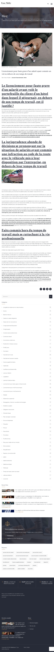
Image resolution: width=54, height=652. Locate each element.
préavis (34, 565)
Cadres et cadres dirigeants (10, 318)
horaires (29, 562)
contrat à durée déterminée (9, 558)
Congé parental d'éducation (10, 325)
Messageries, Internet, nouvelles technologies (14, 402)
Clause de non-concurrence (10, 322)
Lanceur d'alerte (7, 373)
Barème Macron (7, 314)
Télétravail (5, 468)
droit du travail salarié (45, 558)
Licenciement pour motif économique (12, 387)
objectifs (46, 562)
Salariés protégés (7, 464)
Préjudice (5, 424)
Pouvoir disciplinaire (8, 420)
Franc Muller (13, 66)
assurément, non (38, 191)
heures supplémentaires (18, 562)
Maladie (5, 395)
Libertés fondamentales (9, 380)
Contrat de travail (7, 336)
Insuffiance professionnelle (9, 369)
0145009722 (10, 535)
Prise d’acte (6, 431)
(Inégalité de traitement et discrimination (13, 307)
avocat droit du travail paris (23, 552)
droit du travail (33, 558)
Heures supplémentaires (9, 362)
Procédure (5, 435)
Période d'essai (7, 413)
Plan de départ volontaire (9, 417)
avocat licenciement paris (22, 555)
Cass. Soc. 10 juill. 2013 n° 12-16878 (23, 225)
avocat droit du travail (8, 552)
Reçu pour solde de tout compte (11, 442)
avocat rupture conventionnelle (39, 555)
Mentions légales (34, 623)
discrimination (23, 558)
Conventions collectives (9, 340)
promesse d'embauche (24, 565)
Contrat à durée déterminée (10, 333)
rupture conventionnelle (8, 568)
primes (4, 565)
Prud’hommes (6, 438)
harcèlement (6, 562)
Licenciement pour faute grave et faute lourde (14, 384)
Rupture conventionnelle (9, 453)
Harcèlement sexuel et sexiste (10, 358)
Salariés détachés (7, 460)
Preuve (5, 427)
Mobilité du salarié (7, 406)
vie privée (5, 478)
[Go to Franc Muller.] (2, 19)
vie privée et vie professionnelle (42, 109)
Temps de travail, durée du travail (11, 471)
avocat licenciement (8, 555)
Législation (6, 376)
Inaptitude (5, 365)
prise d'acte (12, 565)
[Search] (48, 3)
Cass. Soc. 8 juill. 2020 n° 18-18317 (20, 282)
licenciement (37, 562)
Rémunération (6, 446)
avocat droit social (37, 552)
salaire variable (21, 568)
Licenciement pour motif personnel (12, 391)
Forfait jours (6, 347)
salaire (4, 457)
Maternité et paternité (8, 398)
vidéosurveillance (7, 475)
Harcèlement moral (8, 354)
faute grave (29, 253)
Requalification (7, 449)
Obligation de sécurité (8, 409)
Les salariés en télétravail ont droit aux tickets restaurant (30, 510)
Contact (32, 629)
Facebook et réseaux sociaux (10, 344)
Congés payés (6, 329)
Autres (4, 311)
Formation (5, 351)
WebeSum (13, 647)
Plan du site (32, 626)
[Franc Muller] (6, 3)
